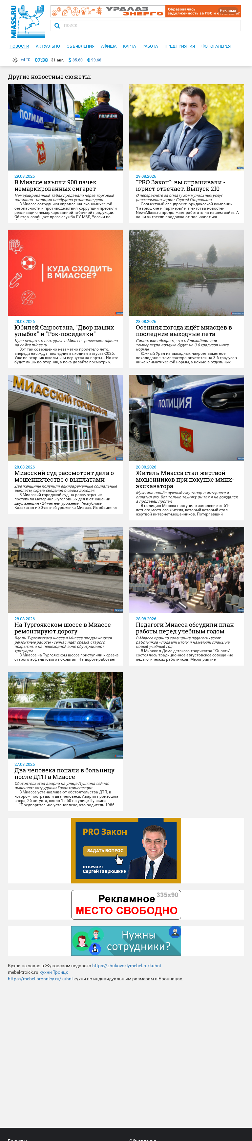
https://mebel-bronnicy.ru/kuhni (40, 978)
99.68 (96, 60)
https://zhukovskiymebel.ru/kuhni (126, 965)
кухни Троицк (53, 972)
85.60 (78, 60)
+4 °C (26, 59)
